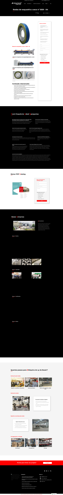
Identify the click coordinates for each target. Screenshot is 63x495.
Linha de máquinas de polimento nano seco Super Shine (44, 32)
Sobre (46, 3)
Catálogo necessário (43, 58)
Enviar (44, 62)
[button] (50, 3)
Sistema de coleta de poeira (25, 483)
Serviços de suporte (43, 56)
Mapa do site (43, 481)
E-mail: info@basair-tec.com (45, 0)
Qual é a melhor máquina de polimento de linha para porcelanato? (22, 95)
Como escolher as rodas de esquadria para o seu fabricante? (22, 89)
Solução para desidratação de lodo (44, 37)
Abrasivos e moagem (36, 3)
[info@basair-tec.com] (40, 476)
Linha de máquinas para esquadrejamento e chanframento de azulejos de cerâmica (44, 26)
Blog (43, 3)
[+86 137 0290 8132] (40, 478)
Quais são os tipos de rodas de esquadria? (19, 90)
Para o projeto (42, 59)
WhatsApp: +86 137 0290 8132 (29, 0)
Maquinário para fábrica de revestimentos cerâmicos (43, 39)
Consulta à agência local (44, 60)
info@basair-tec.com (44, 476)
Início (25, 3)
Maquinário (29, 3)
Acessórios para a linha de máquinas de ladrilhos (43, 41)
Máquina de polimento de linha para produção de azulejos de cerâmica (44, 30)
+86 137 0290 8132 (44, 478)
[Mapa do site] (40, 481)
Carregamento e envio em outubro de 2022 (19, 96)
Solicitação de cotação (44, 55)
